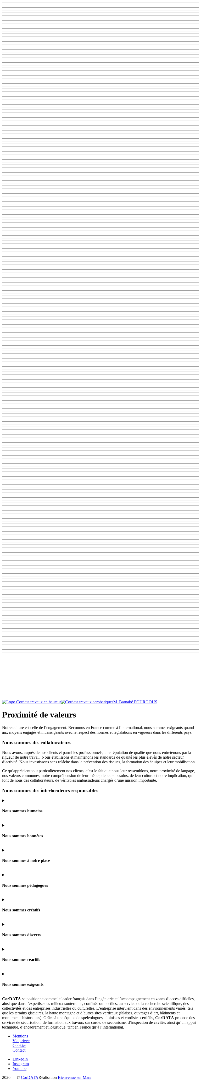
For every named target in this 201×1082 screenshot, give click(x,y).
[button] (100, 677)
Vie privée (21, 1040)
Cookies (19, 1045)
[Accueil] (57, 702)
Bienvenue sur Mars (74, 1077)
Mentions (20, 1036)
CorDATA (29, 1077)
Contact (19, 1050)
